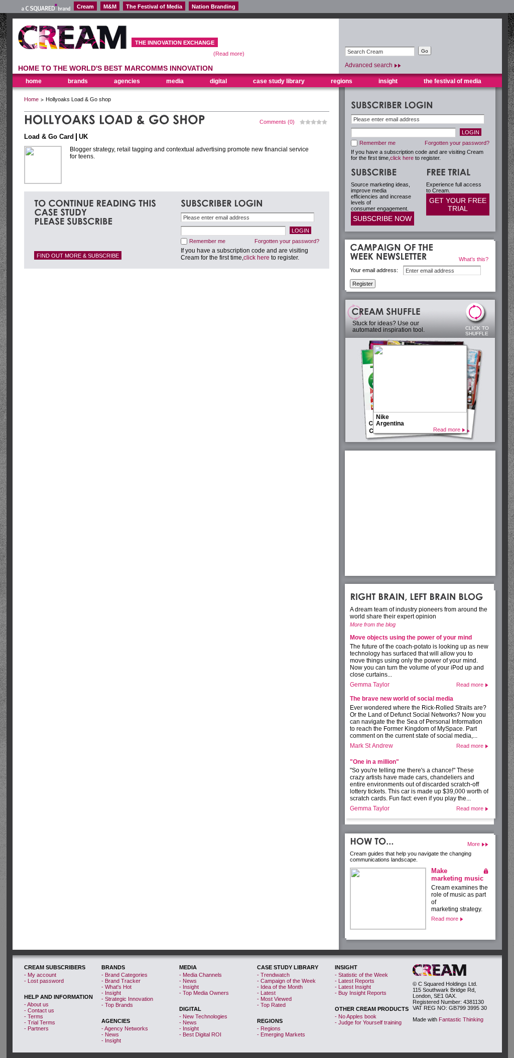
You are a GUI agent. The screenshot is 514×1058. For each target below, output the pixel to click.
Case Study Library (279, 81)
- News (110, 1034)
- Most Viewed (274, 999)
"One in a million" (374, 761)
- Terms (33, 1016)
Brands (78, 81)
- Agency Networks (124, 1028)
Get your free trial (457, 204)
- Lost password (44, 981)
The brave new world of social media (401, 698)
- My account (40, 975)
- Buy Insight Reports (361, 993)
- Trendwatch (273, 975)
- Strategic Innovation (127, 999)
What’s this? (473, 259)
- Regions (269, 1028)
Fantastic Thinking (461, 1019)
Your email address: (374, 270)
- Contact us (39, 1010)
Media (175, 81)
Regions (341, 81)
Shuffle (477, 315)
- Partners (36, 1028)
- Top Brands (117, 1005)
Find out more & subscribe (78, 256)
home (34, 81)
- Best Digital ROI (200, 1034)
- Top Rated (271, 1005)
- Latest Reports (354, 981)
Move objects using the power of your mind (411, 637)
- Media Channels (200, 975)
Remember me (207, 241)
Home (31, 99)
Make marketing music (457, 875)
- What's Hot (116, 987)
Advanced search (369, 65)
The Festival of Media (154, 7)
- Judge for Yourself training (368, 1022)
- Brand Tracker (121, 981)
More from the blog (373, 624)
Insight (388, 81)
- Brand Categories (124, 975)
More (473, 844)
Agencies (127, 81)
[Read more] (388, 899)
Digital (218, 81)
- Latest (266, 993)
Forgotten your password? (286, 241)
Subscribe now (382, 219)
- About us (36, 1004)
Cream (85, 7)
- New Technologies (203, 1016)
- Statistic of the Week (361, 975)
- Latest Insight (353, 987)
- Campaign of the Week (286, 981)
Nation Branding (213, 7)
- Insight (111, 993)
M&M (109, 7)
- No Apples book (355, 1016)
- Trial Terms (39, 1022)
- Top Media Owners (204, 993)
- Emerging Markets (281, 1034)
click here (256, 257)
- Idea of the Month (280, 987)
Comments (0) (277, 122)
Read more (446, 430)
